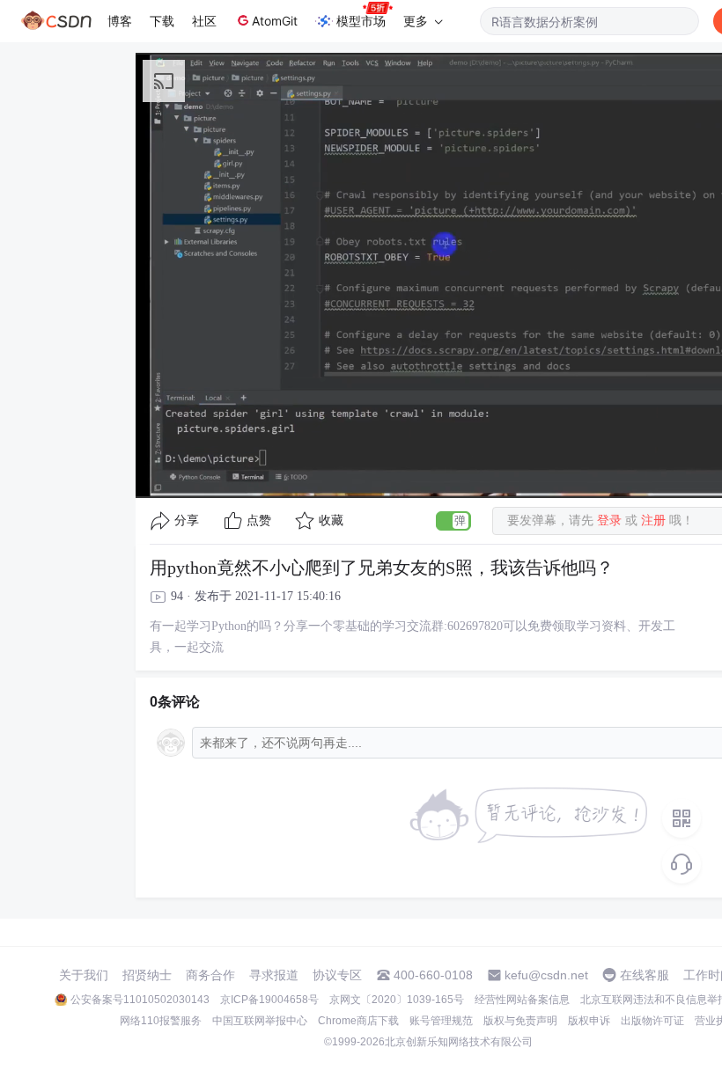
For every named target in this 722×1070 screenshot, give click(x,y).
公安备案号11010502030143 (140, 999)
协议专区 (337, 975)
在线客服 (644, 975)
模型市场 (361, 20)
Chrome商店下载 (358, 1021)
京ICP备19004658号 (269, 999)
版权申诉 (589, 1021)
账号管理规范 (441, 1021)
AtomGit (275, 20)
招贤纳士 (147, 975)
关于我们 (83, 975)
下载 (162, 20)
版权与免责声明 (520, 1021)
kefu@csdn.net (546, 975)
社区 (204, 20)
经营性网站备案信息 (522, 999)
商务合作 (210, 975)
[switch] (453, 521)
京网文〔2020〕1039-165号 (396, 999)
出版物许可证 (652, 1021)
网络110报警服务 (161, 1021)
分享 (186, 520)
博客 (119, 20)
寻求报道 (273, 975)
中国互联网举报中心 (259, 1021)
